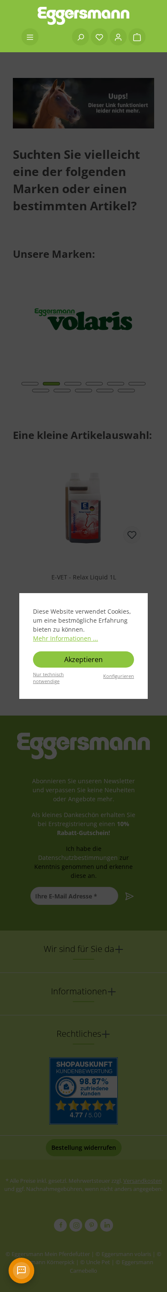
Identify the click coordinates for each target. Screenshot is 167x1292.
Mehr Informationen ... (65, 638)
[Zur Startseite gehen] (83, 16)
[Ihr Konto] (118, 36)
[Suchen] (80, 36)
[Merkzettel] (99, 36)
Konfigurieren (118, 676)
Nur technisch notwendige (48, 678)
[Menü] (30, 36)
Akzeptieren (83, 659)
